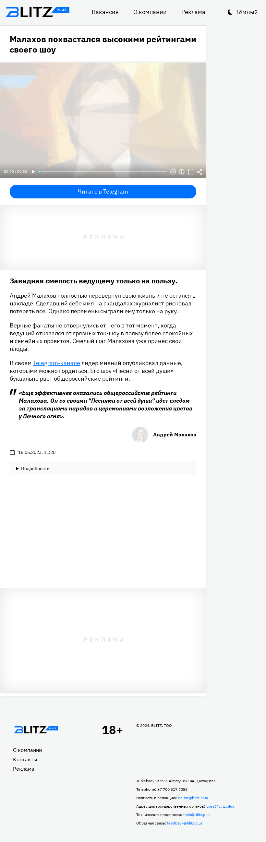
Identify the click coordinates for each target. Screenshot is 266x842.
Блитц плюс (37, 12)
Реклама (193, 12)
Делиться (199, 171)
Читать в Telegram (103, 191)
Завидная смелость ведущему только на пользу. (94, 280)
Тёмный (247, 12)
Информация (181, 171)
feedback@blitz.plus (185, 823)
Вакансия (105, 12)
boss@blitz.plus (220, 806)
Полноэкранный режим (190, 171)
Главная (35, 729)
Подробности (35, 468)
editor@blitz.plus (193, 797)
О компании (150, 12)
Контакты (25, 759)
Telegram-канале (56, 363)
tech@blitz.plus (197, 814)
